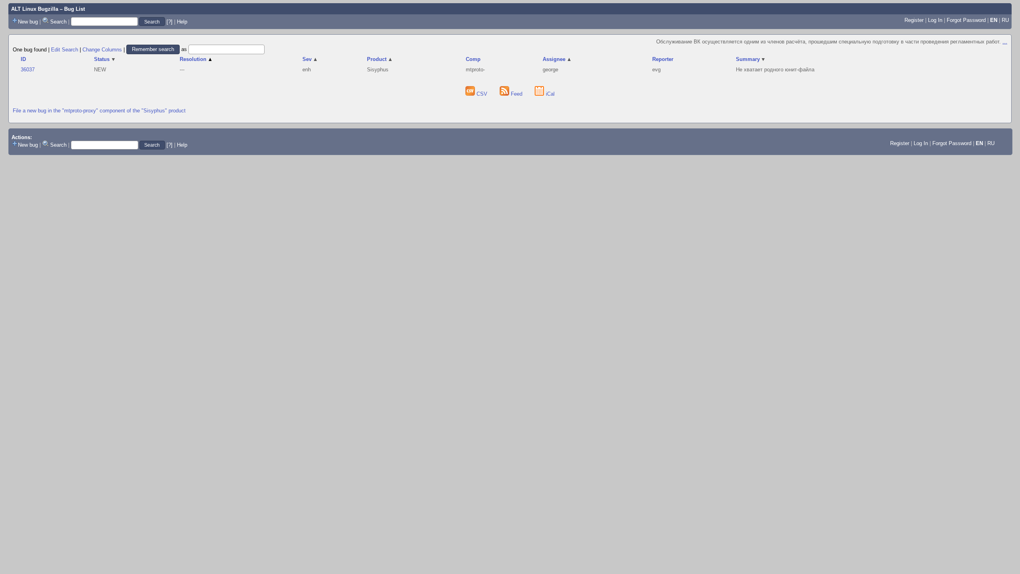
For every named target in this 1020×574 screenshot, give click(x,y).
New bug (28, 22)
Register (914, 20)
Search (58, 22)
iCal (549, 94)
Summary (751, 59)
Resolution (196, 59)
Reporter (662, 59)
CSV (482, 94)
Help (182, 22)
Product (380, 59)
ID (23, 59)
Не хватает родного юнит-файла (775, 70)
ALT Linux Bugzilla (34, 9)
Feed (516, 94)
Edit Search (64, 49)
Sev (310, 59)
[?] (170, 22)
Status (105, 59)
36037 (28, 70)
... (1004, 42)
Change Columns (102, 49)
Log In (935, 20)
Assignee (557, 59)
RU (1005, 20)
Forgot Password (966, 20)
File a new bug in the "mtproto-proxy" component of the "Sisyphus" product (99, 111)
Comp (473, 59)
